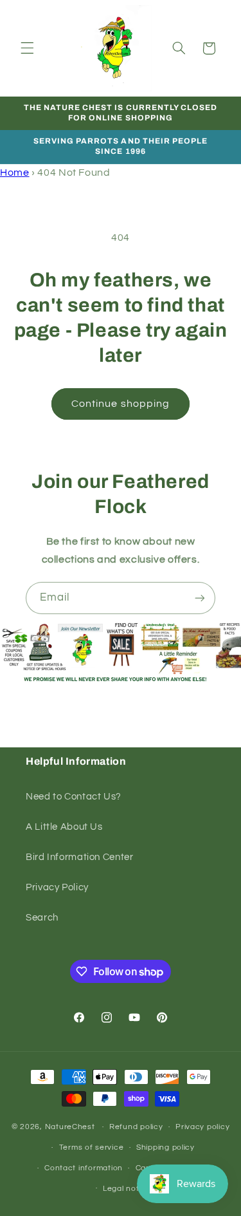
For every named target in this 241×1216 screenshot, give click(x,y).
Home (15, 172)
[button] (27, 48)
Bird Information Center (80, 857)
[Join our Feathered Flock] (200, 597)
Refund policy (136, 1126)
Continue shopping (120, 403)
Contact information (83, 1168)
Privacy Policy (57, 887)
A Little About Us (64, 827)
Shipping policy (165, 1147)
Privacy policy (202, 1126)
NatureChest (70, 1126)
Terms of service (91, 1147)
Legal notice (127, 1188)
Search (42, 917)
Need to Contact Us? (73, 796)
